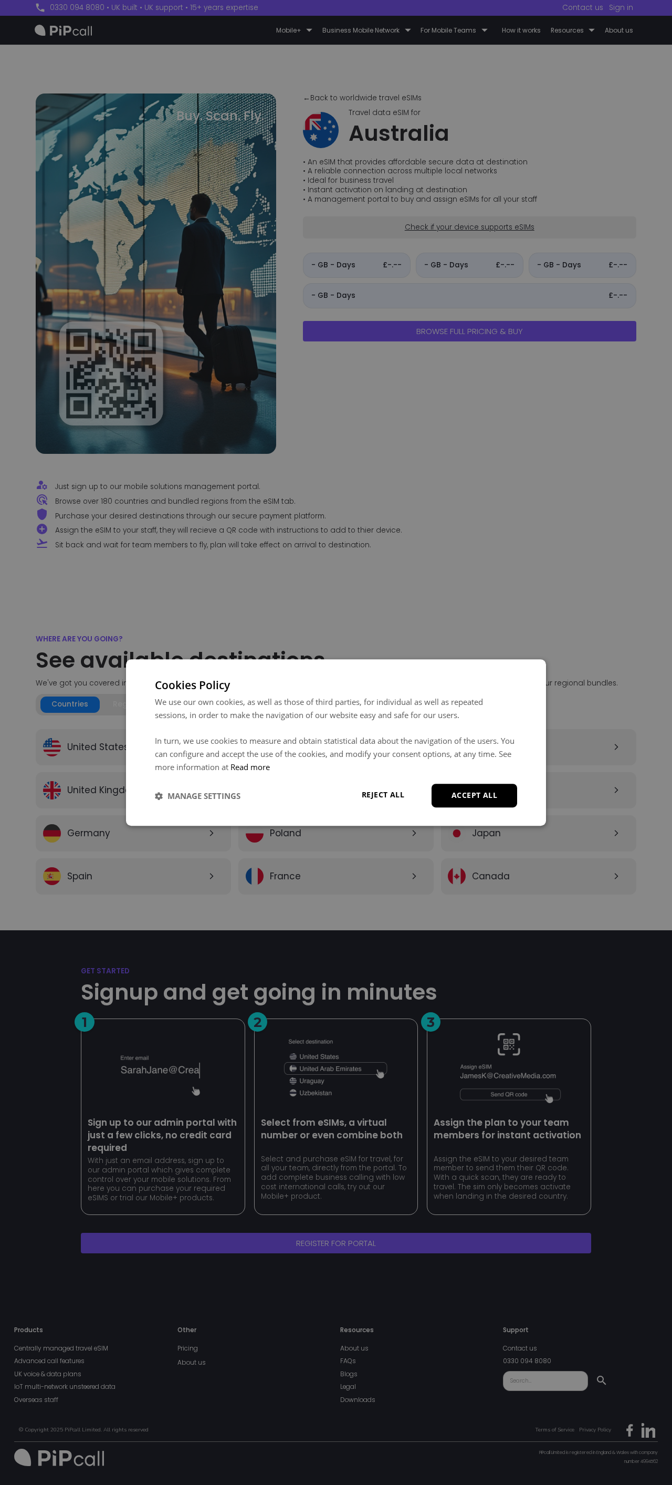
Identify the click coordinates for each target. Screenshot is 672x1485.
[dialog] (336, 742)
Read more (250, 767)
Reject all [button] (383, 795)
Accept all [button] (474, 796)
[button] (197, 796)
